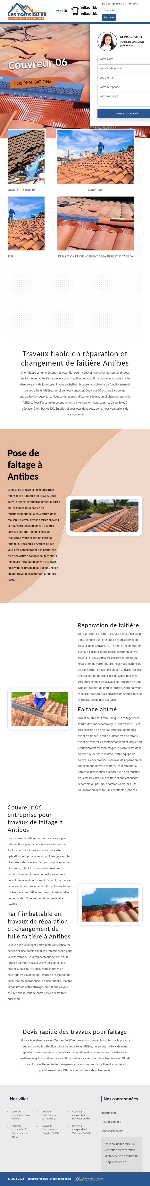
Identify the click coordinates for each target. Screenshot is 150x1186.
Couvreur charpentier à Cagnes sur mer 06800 (20, 1131)
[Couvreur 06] (27, 11)
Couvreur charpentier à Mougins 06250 (50, 1130)
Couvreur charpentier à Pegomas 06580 (81, 1115)
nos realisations (32, 82)
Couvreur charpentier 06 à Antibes (21, 1115)
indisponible (88, 8)
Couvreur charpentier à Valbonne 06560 (81, 1130)
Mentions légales (60, 1179)
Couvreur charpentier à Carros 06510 (49, 1115)
